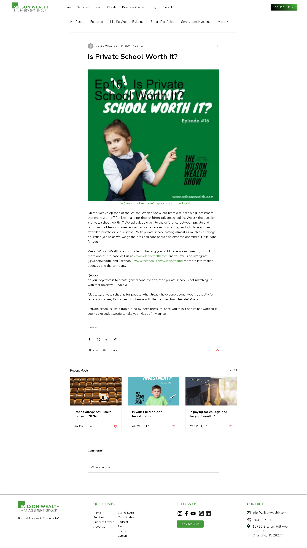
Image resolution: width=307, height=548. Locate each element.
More (221, 22)
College (92, 327)
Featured (96, 22)
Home (97, 513)
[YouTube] (193, 513)
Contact (123, 531)
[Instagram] (180, 513)
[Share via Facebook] (89, 339)
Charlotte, (260, 535)
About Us (99, 527)
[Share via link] (115, 339)
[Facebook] (186, 513)
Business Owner (102, 522)
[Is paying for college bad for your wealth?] (211, 391)
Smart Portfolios (162, 22)
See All (233, 370)
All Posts (76, 22)
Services (98, 517)
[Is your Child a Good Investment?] (153, 391)
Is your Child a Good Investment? (147, 414)
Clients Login (126, 513)
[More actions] (217, 46)
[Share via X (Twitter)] (98, 339)
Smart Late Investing (196, 22)
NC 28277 (275, 535)
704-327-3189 (264, 520)
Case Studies (126, 517)
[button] (98, 7)
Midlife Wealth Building (127, 22)
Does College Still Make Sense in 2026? (92, 414)
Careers (123, 536)
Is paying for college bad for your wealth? (208, 414)
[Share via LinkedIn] (107, 339)
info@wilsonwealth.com (270, 513)
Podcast (123, 522)
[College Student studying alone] (96, 391)
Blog (120, 526)
